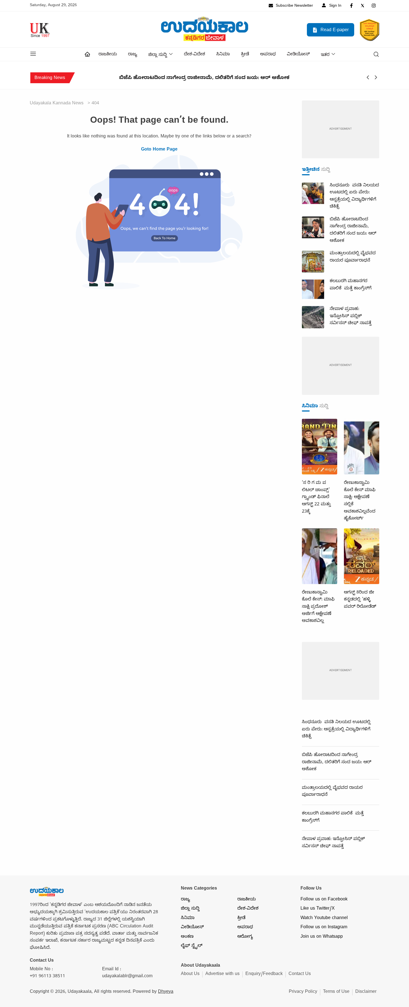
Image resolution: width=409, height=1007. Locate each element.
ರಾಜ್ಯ (132, 55)
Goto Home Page (159, 150)
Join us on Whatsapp (321, 937)
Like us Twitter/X (317, 909)
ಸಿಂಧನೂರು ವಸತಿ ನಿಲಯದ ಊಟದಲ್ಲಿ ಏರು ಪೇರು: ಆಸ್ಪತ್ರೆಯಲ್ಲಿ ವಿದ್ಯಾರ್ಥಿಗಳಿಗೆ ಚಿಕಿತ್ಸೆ (336, 730)
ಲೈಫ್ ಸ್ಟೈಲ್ (191, 946)
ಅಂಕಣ (187, 937)
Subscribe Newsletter (294, 6)
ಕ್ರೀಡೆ (245, 55)
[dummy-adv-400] (340, 130)
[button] (33, 54)
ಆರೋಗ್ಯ (245, 937)
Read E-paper (334, 31)
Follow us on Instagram (323, 928)
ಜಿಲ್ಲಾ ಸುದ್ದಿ (157, 55)
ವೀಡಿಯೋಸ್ (298, 55)
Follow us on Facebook (324, 900)
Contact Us (300, 974)
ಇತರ (325, 55)
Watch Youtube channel (324, 918)
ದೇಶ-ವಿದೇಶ (194, 55)
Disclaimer (365, 992)
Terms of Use (336, 992)
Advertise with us (222, 974)
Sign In (334, 6)
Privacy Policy (303, 992)
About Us (190, 974)
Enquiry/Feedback (264, 974)
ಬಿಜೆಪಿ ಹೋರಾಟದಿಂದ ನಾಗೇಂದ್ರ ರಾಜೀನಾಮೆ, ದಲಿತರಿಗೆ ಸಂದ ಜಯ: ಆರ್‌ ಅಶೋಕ (164, 78)
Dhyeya (165, 992)
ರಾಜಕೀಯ (107, 55)
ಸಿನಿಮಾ (223, 55)
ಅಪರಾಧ (268, 55)
